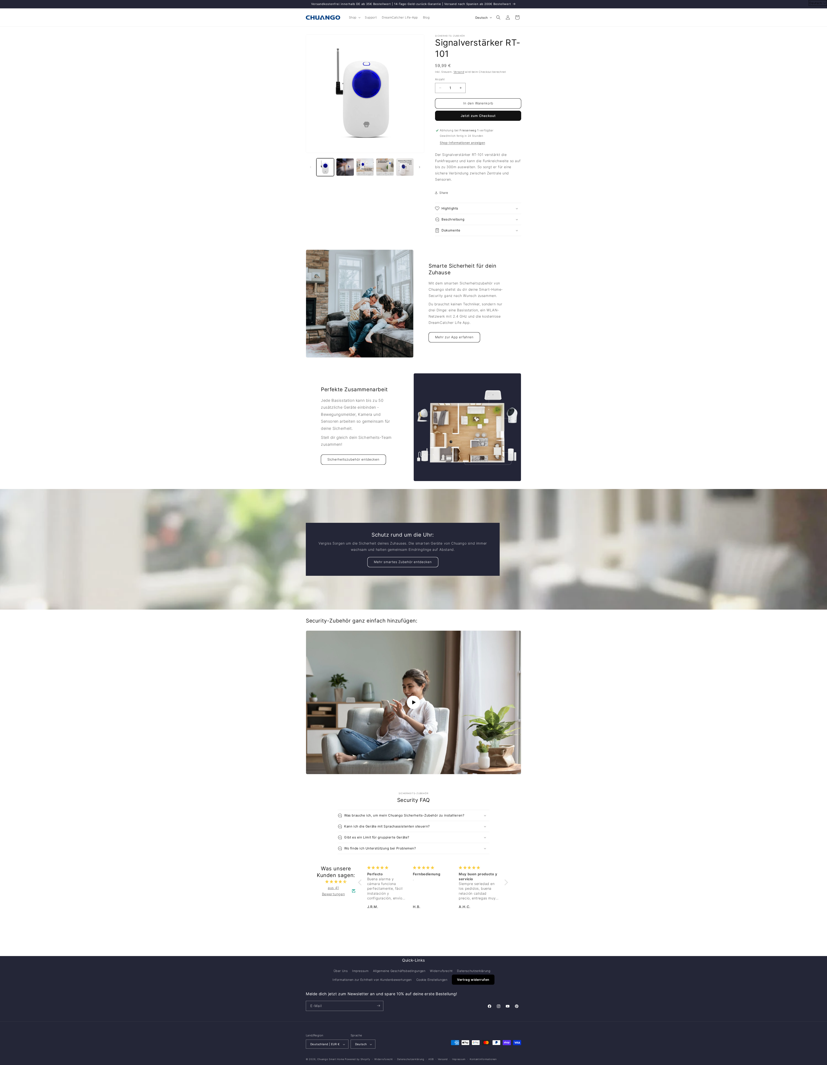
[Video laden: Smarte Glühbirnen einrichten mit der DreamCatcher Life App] (413, 702)
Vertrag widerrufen (473, 980)
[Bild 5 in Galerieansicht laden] (405, 167)
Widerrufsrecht (441, 971)
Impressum (360, 971)
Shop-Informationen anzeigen (462, 142)
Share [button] (443, 192)
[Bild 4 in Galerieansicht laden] (385, 167)
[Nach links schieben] (310, 167)
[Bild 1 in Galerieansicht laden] (325, 167)
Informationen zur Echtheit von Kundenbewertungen (372, 980)
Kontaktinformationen (483, 1059)
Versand (459, 71)
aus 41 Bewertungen (333, 891)
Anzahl (440, 79)
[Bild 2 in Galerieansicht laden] (345, 167)
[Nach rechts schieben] (419, 167)
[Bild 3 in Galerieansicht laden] (365, 167)
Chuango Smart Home (330, 1059)
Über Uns (341, 971)
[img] (336, 882)
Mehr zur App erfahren (454, 337)
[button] (354, 17)
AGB (431, 1059)
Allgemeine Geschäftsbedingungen (399, 971)
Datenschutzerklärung (473, 971)
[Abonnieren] (378, 1006)
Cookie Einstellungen (432, 980)
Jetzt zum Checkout (478, 116)
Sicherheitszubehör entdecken (353, 459)
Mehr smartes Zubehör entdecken (403, 562)
